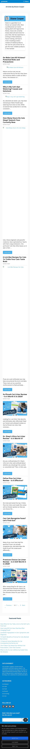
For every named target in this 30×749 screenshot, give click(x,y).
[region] (15, 736)
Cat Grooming (5, 693)
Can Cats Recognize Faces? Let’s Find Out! (14, 519)
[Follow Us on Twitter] (6, 706)
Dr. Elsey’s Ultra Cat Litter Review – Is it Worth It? (14, 437)
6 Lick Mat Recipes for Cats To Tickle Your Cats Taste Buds (14, 259)
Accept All (15, 738)
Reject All (15, 746)
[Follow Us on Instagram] (10, 706)
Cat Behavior (5, 684)
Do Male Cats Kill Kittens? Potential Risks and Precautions (14, 59)
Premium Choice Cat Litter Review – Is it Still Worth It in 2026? (14, 561)
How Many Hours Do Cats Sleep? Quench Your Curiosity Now (14, 120)
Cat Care (4, 696)
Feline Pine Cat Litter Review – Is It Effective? (13, 479)
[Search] (25, 720)
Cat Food (4, 689)
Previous (8, 605)
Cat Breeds (5, 691)
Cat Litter (4, 686)
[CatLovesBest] (4, 1)
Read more (7, 82)
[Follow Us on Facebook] (3, 706)
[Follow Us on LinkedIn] (13, 706)
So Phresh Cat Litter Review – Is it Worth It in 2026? (15, 395)
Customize (15, 742)
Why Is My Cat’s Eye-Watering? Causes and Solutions (12, 89)
